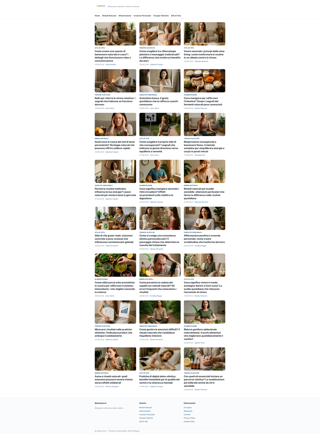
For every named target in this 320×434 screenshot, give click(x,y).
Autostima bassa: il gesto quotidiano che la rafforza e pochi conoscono (158, 101)
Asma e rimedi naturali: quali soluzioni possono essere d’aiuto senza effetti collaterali (114, 379)
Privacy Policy (189, 418)
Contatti (187, 414)
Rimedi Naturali (109, 15)
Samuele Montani (201, 61)
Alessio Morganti (156, 249)
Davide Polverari (201, 108)
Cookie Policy (189, 421)
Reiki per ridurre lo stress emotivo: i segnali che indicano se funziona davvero (115, 101)
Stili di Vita (176, 15)
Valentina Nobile (112, 246)
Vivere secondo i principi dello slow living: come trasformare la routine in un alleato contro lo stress (204, 54)
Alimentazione (124, 15)
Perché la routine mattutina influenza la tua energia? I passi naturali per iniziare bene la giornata (115, 192)
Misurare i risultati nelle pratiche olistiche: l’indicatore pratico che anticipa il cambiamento (113, 332)
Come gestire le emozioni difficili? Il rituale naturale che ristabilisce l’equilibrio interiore (159, 332)
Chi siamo (188, 407)
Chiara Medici (111, 64)
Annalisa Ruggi (200, 246)
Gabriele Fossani (156, 64)
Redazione (188, 411)
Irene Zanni (110, 108)
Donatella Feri (199, 155)
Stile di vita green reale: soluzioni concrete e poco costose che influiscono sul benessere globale (114, 238)
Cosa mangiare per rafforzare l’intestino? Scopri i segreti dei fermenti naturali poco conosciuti (203, 101)
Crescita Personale (142, 15)
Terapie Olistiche (161, 15)
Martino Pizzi (200, 343)
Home (97, 15)
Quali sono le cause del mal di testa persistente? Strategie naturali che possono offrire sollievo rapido (115, 145)
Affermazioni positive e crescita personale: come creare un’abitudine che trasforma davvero (204, 238)
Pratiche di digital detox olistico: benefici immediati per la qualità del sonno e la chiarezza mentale (159, 379)
